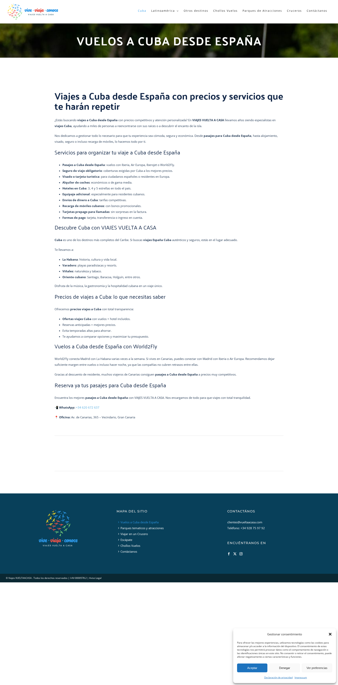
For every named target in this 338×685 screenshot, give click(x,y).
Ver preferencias (317, 668)
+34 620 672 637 (87, 407)
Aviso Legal (95, 578)
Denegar (284, 668)
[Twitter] (234, 553)
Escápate (126, 540)
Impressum (301, 677)
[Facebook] (228, 553)
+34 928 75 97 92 (253, 528)
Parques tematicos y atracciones (142, 528)
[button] (330, 634)
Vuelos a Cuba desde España (139, 522)
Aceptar (252, 668)
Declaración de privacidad (278, 677)
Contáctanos (128, 551)
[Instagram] (241, 553)
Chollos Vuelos (130, 546)
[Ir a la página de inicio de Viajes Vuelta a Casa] (58, 527)
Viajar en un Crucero (134, 534)
